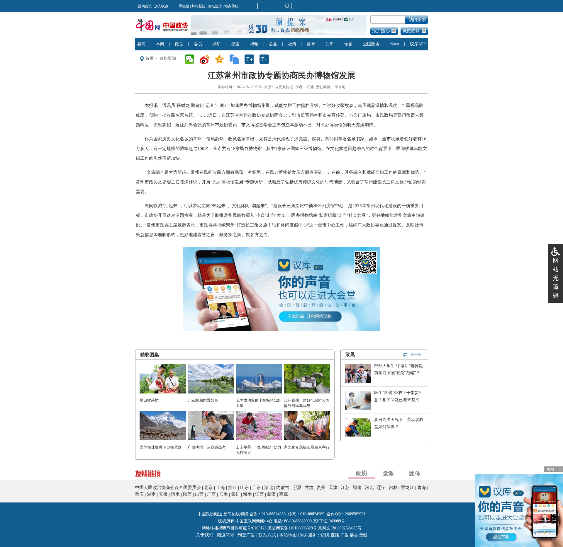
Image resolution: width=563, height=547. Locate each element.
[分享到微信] (191, 59)
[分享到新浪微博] (206, 59)
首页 (149, 58)
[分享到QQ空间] (221, 59)
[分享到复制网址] (236, 59)
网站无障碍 (556, 278)
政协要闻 (168, 58)
